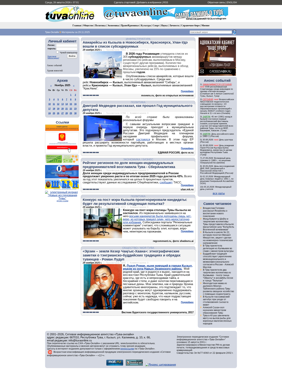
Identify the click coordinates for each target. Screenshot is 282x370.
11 (54, 104)
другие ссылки (62, 201)
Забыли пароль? (53, 58)
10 (49, 104)
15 (71, 104)
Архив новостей (55, 70)
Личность (174, 25)
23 (75, 108)
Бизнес (148, 159)
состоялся (143, 139)
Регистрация (52, 56)
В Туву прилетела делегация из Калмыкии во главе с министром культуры (218, 248)
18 (54, 108)
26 (58, 113)
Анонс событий (54, 65)
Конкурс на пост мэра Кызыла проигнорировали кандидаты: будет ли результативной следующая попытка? (135, 202)
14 (66, 104)
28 (66, 113)
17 (49, 108)
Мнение (205, 25)
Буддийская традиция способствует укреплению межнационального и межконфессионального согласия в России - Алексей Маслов (218, 260)
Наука (164, 25)
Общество (88, 25)
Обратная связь (216, 2)
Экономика (113, 25)
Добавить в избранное (149, 2)
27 (62, 113)
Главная (77, 25)
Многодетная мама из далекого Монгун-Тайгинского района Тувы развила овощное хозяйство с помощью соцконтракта (218, 288)
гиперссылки (127, 348)
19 (58, 108)
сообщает (166, 182)
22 (71, 108)
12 (58, 104)
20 (62, 108)
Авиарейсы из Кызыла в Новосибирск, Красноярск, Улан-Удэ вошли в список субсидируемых (135, 44)
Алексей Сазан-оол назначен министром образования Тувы (214, 310)
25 (54, 113)
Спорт (156, 25)
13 (62, 104)
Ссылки (62, 122)
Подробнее (187, 91)
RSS (165, 2)
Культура (146, 25)
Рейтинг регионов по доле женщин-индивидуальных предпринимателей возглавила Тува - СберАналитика (129, 165)
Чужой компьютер (68, 52)
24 (49, 113)
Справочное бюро (190, 25)
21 (66, 108)
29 (71, 113)
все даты (219, 193)
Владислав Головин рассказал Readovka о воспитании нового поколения (215, 212)
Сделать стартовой (124, 2)
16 (75, 104)
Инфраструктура (138, 38)
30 (75, 113)
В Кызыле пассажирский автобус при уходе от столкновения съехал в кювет (216, 300)
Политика (100, 25)
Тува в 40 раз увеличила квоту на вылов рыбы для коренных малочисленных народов (217, 319)
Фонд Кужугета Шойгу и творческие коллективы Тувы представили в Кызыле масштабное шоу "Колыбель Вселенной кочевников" (218, 224)
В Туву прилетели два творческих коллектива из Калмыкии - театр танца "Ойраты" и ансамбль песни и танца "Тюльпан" (218, 275)
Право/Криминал (130, 25)
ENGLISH (232, 2)
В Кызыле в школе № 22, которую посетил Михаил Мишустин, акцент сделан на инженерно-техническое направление (218, 237)
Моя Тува (147, 247)
